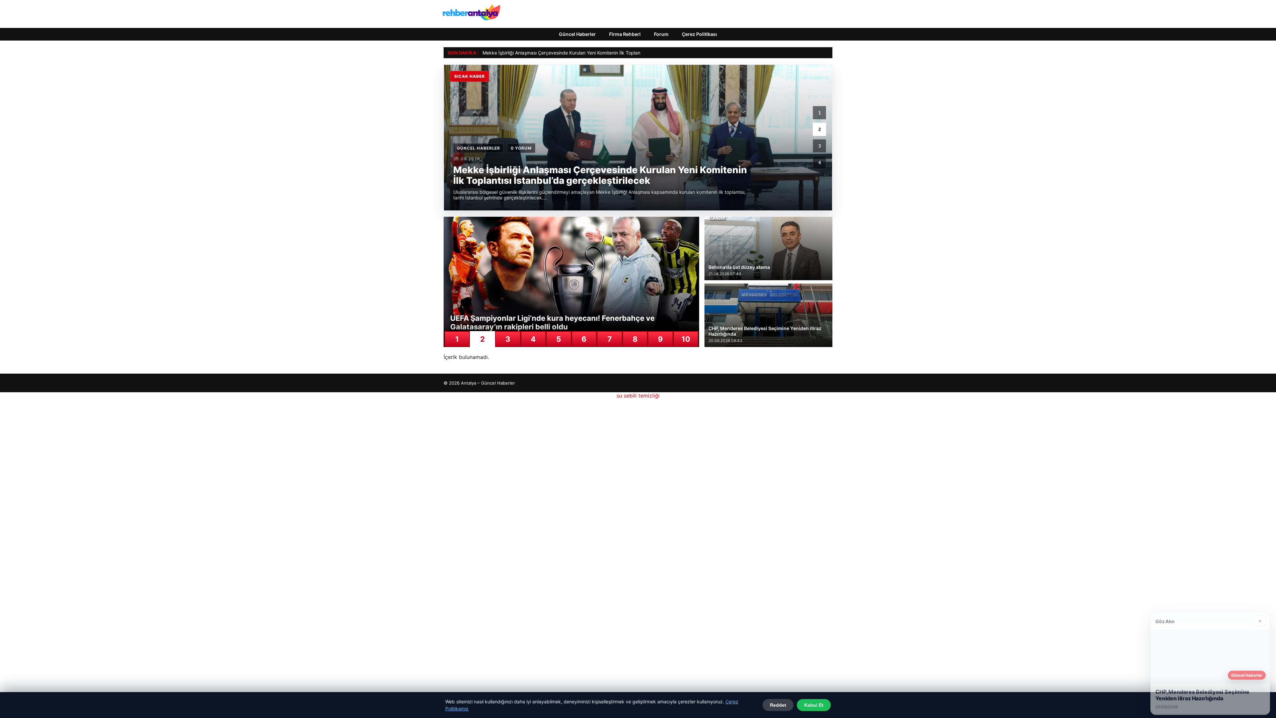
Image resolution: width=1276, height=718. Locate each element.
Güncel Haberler (577, 34)
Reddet (778, 705)
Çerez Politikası (699, 34)
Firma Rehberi (625, 34)
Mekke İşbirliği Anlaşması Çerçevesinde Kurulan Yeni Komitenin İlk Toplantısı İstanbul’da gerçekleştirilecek (596, 53)
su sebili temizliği (638, 395)
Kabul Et (813, 705)
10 (686, 339)
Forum (661, 34)
